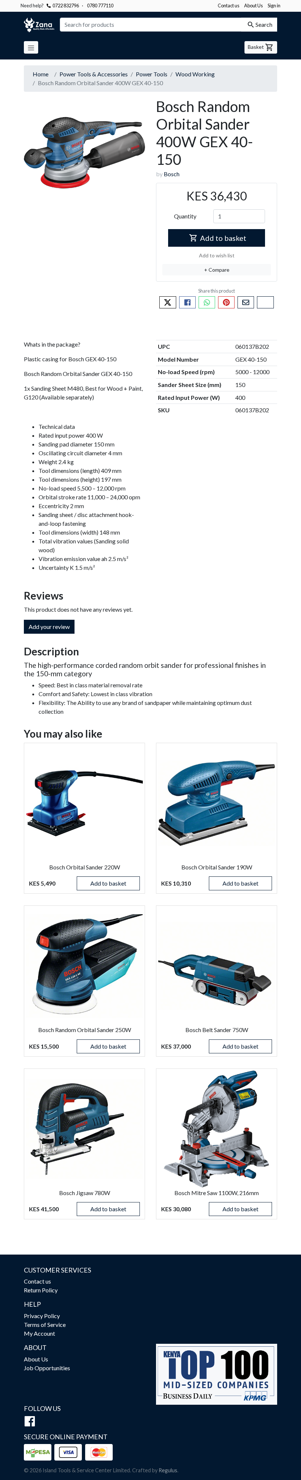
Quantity (185, 216)
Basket (256, 47)
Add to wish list (217, 255)
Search (263, 24)
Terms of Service (45, 1324)
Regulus (168, 1470)
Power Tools (151, 73)
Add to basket (223, 238)
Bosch (171, 173)
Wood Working (195, 73)
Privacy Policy (42, 1315)
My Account (39, 1333)
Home (40, 73)
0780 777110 (97, 5)
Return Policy (41, 1290)
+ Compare (216, 270)
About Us (253, 5)
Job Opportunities (47, 1367)
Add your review (49, 626)
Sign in (274, 5)
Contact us (228, 5)
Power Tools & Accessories (93, 73)
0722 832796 (65, 5)
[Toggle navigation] (31, 47)
